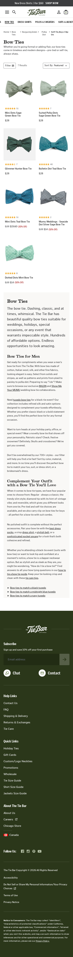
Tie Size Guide (12, 780)
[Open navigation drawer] (7, 12)
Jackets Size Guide (15, 793)
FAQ (6, 709)
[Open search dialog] (14, 12)
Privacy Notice (11, 902)
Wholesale (10, 774)
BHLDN (42, 386)
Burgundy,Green (29, 32)
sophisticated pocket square (22, 536)
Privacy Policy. (42, 941)
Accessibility (11, 877)
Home (6, 32)
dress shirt (28, 532)
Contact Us (11, 703)
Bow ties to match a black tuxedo (28, 587)
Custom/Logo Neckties (18, 761)
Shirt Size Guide (13, 787)
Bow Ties (14, 33)
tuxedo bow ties (22, 399)
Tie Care (9, 728)
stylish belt (43, 532)
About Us (9, 813)
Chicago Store (12, 825)
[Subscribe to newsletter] (64, 659)
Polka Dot (44, 33)
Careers (8, 819)
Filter (8, 65)
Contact (54, 673)
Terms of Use (11, 895)
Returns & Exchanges (17, 722)
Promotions (11, 767)
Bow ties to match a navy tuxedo (27, 595)
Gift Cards (10, 755)
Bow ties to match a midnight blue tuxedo (33, 591)
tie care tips (32, 578)
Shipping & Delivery (16, 716)
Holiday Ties (11, 748)
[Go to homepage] (36, 12)
